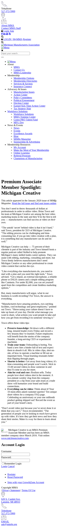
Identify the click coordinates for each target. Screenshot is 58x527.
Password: (6, 457)
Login (6, 31)
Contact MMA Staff (11, 28)
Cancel (11, 466)
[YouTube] (7, 33)
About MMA (7, 25)
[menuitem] (32, 61)
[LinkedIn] (4, 33)
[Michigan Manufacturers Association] (20, 45)
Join (12, 31)
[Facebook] (2, 33)
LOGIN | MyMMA (12, 39)
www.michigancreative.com (15, 438)
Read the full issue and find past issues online (34, 203)
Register (27, 39)
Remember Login (12, 463)
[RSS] (10, 33)
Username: (6, 451)
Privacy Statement (11, 490)
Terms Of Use (28, 490)
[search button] (2, 57)
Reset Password (15, 477)
